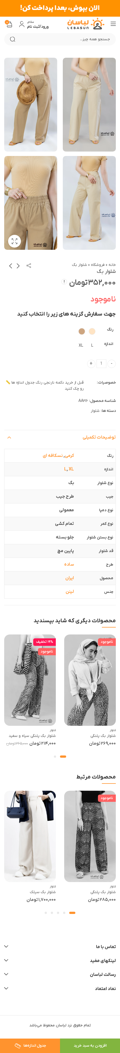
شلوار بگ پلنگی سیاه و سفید (32, 736)
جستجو (12, 39)
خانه (112, 265)
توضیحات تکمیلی (99, 437)
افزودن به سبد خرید (90, 1045)
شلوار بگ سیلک (43, 892)
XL (71, 469)
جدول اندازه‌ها (34, 1045)
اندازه (108, 344)
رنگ (110, 329)
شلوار (95, 411)
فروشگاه (98, 265)
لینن (70, 591)
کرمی (69, 456)
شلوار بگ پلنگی (103, 736)
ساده (69, 564)
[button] (63, 756)
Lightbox (14, 241)
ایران (69, 578)
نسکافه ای (53, 456)
